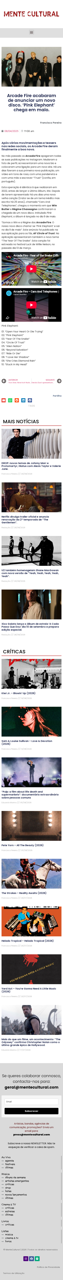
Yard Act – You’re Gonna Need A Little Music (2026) (29, 990)
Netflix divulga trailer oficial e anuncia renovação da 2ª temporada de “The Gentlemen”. (25, 519)
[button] (31, 32)
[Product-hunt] (37, 1258)
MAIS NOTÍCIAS (21, 421)
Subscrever (31, 1111)
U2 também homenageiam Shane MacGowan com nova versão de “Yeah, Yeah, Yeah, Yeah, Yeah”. (30, 573)
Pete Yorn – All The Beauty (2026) (23, 845)
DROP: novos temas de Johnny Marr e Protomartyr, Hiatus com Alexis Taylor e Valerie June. (31, 466)
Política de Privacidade (48, 1267)
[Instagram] (25, 1258)
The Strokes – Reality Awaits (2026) (24, 893)
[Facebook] (31, 1258)
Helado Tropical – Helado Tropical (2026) (28, 941)
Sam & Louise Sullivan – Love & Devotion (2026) (27, 742)
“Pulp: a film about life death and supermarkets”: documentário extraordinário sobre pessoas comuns (30, 794)
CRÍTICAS (14, 651)
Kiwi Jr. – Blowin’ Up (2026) (18, 693)
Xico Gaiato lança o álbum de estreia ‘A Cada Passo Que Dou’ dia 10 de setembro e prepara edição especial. (30, 626)
